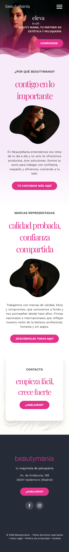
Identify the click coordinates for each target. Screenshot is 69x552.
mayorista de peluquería (36, 468)
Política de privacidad (37, 538)
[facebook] (29, 505)
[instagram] (39, 505)
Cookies (56, 538)
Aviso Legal (16, 538)
